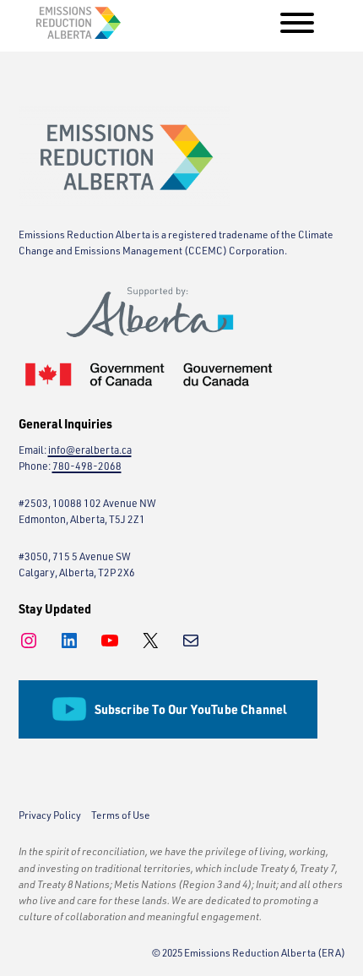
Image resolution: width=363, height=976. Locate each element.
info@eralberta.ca (90, 450)
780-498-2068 (87, 466)
